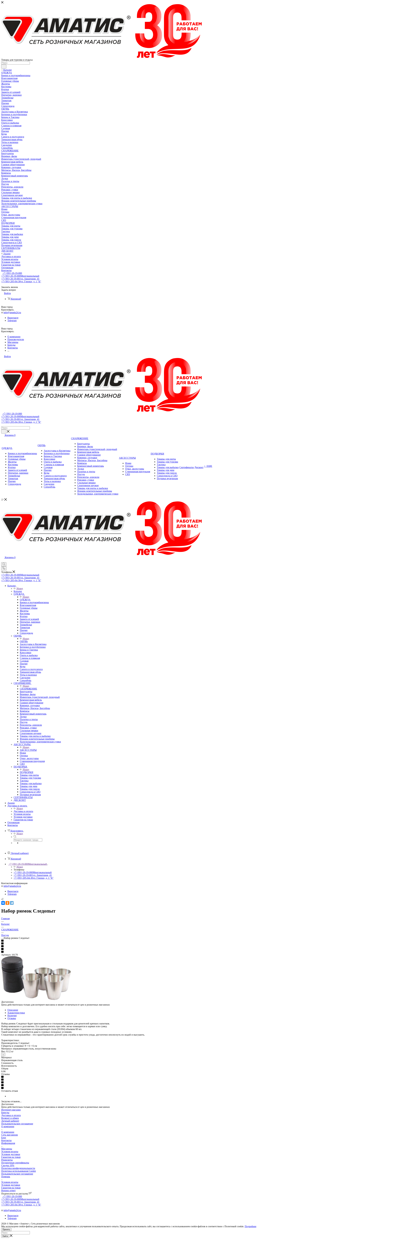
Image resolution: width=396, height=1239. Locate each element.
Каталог (18, 591)
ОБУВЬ (24, 641)
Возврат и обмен (10, 1118)
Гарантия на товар (11, 1157)
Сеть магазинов (9, 1134)
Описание (12, 1010)
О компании (7, 1126)
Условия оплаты (9, 1151)
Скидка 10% (7, 1165)
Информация (8, 1143)
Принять (6, 1229)
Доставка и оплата (23, 811)
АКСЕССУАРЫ (28, 750)
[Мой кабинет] (2, 560)
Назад (20, 588)
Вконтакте (12, 317)
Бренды (5, 1112)
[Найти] (3, 67)
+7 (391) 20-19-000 (12, 273)
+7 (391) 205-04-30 (21, 281)
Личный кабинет (10, 1121)
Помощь (5, 1176)
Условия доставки (10, 1154)
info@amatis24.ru (12, 312)
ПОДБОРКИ (26, 772)
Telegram (12, 320)
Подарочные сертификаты (15, 1162)
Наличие (12, 1015)
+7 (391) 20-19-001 (20, 278)
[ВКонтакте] (3, 903)
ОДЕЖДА (25, 599)
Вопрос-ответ (8, 1190)
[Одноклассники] (7, 903)
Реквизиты (7, 1160)
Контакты (6, 1140)
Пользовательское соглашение (17, 1123)
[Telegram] (12, 903)
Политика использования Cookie (18, 1171)
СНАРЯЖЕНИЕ (28, 688)
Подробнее (250, 1226)
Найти (5, 1236)
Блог (3, 1137)
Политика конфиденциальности (18, 1168)
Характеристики (16, 1012)
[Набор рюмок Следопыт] (36, 999)
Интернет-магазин (11, 1109)
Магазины (6, 1148)
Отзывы (11, 1018)
